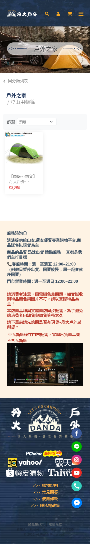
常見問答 (50, 492)
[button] (47, 13)
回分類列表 (18, 81)
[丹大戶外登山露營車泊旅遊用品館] (22, 13)
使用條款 (50, 499)
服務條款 (55, 524)
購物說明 (50, 485)
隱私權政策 (50, 505)
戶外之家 (16, 95)
